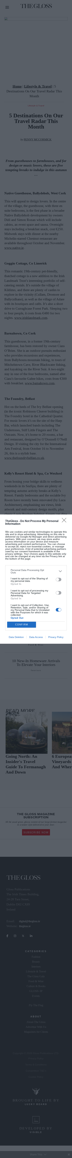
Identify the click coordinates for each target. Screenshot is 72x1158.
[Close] (65, 521)
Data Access (36, 637)
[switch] (58, 579)
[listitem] (36, 571)
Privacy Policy (55, 637)
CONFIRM (21, 624)
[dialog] (36, 579)
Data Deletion (16, 637)
